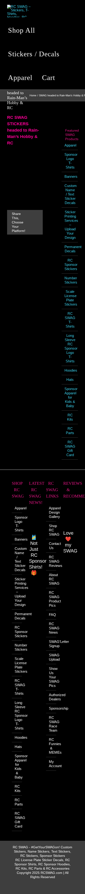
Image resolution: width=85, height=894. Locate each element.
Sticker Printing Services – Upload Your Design (17, 592)
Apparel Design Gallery (51, 512)
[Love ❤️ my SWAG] (68, 517)
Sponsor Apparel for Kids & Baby (70, 397)
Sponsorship (51, 708)
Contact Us (51, 546)
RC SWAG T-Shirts (70, 319)
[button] (67, 77)
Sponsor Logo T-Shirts (70, 160)
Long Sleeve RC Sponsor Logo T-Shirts (70, 348)
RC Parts (70, 431)
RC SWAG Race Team (51, 724)
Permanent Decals (72, 249)
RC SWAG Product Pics (51, 599)
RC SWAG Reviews (51, 561)
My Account (51, 764)
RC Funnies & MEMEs (51, 746)
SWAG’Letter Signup (51, 644)
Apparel (70, 145)
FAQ (51, 615)
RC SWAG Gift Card (70, 448)
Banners (70, 176)
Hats (70, 380)
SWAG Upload (51, 657)
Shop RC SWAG (51, 530)
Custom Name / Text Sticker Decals (70, 194)
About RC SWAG (51, 579)
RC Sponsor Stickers (70, 264)
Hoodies (70, 370)
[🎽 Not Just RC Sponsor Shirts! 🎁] (34, 522)
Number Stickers (70, 280)
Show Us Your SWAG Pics (51, 677)
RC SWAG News (51, 628)
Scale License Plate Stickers (70, 297)
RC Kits (70, 417)
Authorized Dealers (51, 697)
